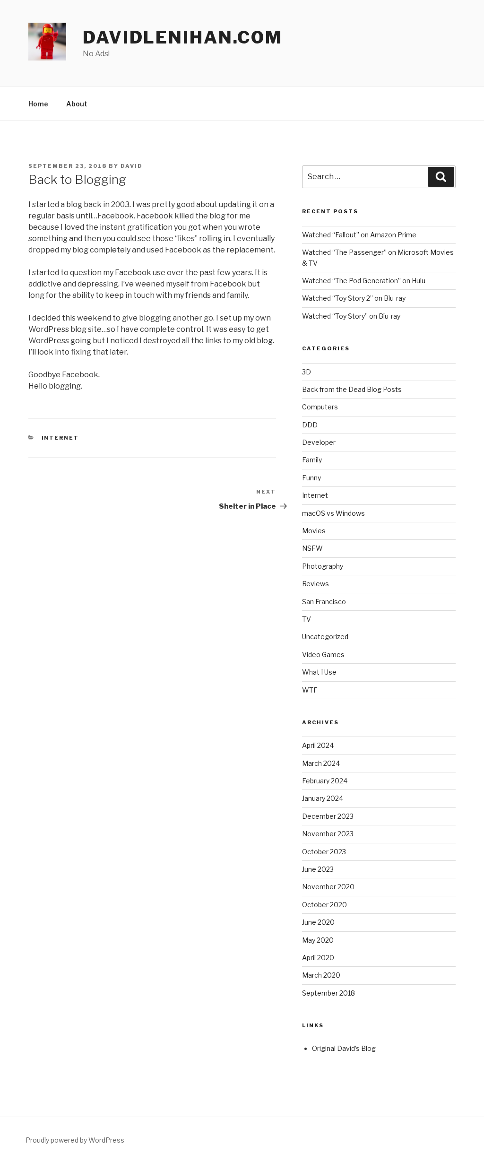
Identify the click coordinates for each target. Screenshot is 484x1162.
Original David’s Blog (344, 1048)
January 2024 (322, 798)
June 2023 (318, 869)
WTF (310, 690)
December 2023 (328, 816)
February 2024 (324, 781)
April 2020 (318, 958)
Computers (320, 407)
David (132, 166)
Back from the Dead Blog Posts (352, 389)
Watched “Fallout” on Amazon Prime (359, 235)
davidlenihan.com (183, 37)
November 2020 (328, 887)
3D (306, 372)
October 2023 (324, 852)
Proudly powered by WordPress (75, 1140)
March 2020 (321, 975)
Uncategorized (325, 637)
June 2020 (318, 922)
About (76, 104)
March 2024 (321, 763)
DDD (310, 425)
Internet (60, 437)
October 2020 (324, 905)
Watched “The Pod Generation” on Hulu (363, 281)
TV (306, 619)
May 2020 (318, 940)
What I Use (319, 672)
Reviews (315, 584)
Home (38, 104)
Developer (319, 442)
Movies (314, 531)
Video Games (323, 654)
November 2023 (328, 834)
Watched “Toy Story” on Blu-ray (351, 316)
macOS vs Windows (333, 513)
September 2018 (328, 993)
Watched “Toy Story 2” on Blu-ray (354, 298)
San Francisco (324, 602)
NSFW (312, 548)
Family (312, 460)
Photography (322, 566)
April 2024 (318, 745)
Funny (311, 478)
